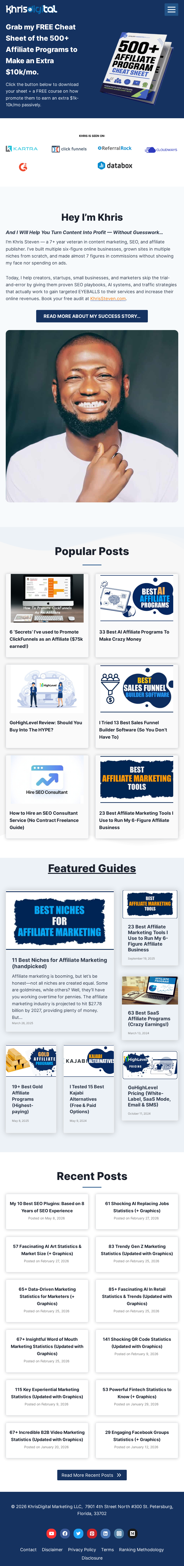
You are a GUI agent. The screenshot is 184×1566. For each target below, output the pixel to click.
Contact (28, 1549)
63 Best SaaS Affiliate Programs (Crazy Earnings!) (149, 1018)
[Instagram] (119, 1533)
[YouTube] (51, 1533)
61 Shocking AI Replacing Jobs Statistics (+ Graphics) (137, 1207)
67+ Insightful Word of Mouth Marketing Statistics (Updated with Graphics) (47, 1346)
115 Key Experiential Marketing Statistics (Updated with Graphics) (47, 1393)
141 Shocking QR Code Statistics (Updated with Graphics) (137, 1343)
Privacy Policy (82, 1549)
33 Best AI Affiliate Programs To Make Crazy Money (134, 635)
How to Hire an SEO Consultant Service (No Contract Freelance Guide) (44, 820)
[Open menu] (171, 9)
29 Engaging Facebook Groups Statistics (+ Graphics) (137, 1436)
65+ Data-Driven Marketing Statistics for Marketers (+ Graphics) (47, 1296)
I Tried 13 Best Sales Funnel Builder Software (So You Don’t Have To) (133, 730)
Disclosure (92, 1557)
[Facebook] (65, 1533)
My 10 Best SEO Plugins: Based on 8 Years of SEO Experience (47, 1207)
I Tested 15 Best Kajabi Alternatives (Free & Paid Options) (87, 1099)
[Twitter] (78, 1533)
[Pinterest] (92, 1533)
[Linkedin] (105, 1533)
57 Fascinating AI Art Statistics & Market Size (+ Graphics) (47, 1250)
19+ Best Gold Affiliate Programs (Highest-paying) (27, 1099)
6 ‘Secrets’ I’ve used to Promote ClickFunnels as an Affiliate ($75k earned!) (46, 639)
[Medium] (133, 1533)
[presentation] (47, 598)
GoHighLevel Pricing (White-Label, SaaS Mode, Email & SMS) (149, 1096)
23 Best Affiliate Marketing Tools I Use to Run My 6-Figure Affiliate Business (136, 820)
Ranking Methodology (141, 1549)
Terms (107, 1549)
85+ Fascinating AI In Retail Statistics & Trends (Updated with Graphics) (137, 1296)
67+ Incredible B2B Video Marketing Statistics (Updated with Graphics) (47, 1436)
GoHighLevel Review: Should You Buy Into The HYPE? (46, 726)
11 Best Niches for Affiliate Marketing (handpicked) (59, 963)
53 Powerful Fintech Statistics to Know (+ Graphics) (137, 1393)
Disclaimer (52, 1549)
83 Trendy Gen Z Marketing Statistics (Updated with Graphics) (137, 1250)
